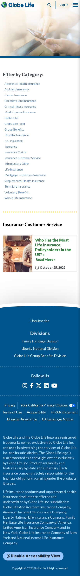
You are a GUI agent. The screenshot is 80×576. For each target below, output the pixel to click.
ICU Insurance (13, 140)
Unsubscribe (40, 321)
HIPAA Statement (64, 412)
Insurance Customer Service (22, 158)
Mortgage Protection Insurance (25, 175)
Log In (64, 5)
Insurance (10, 146)
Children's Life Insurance (20, 100)
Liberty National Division (40, 348)
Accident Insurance (16, 89)
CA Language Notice (57, 419)
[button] (75, 5)
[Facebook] (31, 386)
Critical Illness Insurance (20, 106)
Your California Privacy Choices (44, 405)
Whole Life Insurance (18, 198)
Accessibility (36, 412)
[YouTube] (54, 386)
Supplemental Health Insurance (24, 181)
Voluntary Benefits (16, 192)
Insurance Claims (15, 152)
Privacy (10, 405)
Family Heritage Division (40, 341)
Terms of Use (12, 412)
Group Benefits (14, 129)
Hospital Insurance (16, 135)
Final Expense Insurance (20, 112)
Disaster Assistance (22, 419)
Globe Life (11, 118)
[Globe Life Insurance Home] (17, 4)
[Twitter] (38, 386)
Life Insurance (13, 169)
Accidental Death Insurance (22, 83)
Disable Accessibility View (35, 556)
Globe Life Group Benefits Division (40, 356)
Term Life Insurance (17, 186)
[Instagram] (25, 386)
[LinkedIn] (46, 386)
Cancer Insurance (15, 95)
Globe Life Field (14, 123)
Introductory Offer (16, 163)
